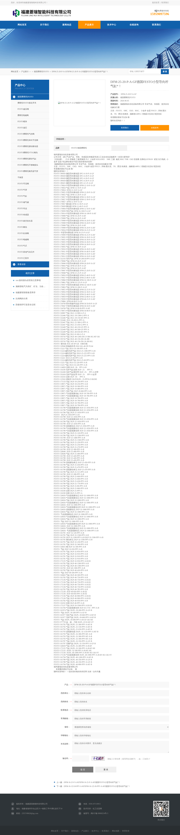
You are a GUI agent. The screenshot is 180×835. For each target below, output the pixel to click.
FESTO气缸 (22, 196)
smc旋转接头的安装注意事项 (28, 280)
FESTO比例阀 (23, 233)
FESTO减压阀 (23, 109)
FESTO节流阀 (23, 184)
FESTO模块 (22, 122)
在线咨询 (134, 25)
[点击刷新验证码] (98, 758)
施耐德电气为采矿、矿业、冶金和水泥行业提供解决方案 (31, 286)
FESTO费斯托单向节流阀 (28, 140)
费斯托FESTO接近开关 (27, 103)
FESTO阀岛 (22, 227)
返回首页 (155, 3)
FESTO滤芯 (22, 128)
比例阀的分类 (22, 298)
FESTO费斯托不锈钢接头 (28, 165)
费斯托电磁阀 (23, 115)
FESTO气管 (22, 190)
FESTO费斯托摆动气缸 (27, 159)
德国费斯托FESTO (41, 72)
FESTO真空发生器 (25, 221)
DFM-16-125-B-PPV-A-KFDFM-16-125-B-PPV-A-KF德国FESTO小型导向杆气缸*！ (97, 786)
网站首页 (22, 25)
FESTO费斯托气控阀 (26, 134)
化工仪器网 (97, 809)
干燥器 (20, 177)
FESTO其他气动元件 (26, 252)
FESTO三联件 (23, 258)
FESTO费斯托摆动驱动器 (28, 146)
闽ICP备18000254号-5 (99, 813)
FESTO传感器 (23, 215)
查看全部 (21, 264)
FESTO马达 (22, 208)
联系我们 (165, 3)
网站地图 (115, 831)
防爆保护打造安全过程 (25, 305)
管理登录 (125, 831)
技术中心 (111, 25)
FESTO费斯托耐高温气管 (28, 171)
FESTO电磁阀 (23, 240)
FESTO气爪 (22, 246)
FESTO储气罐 (23, 202)
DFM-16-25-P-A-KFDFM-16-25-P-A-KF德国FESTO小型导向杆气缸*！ (92, 782)
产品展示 (89, 25)
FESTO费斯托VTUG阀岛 (28, 153)
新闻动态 (66, 25)
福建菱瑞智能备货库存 (25, 292)
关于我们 (44, 25)
